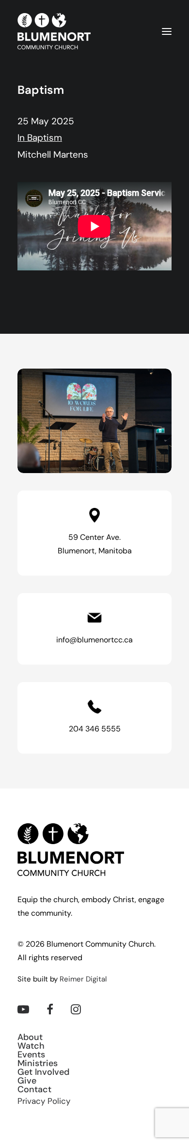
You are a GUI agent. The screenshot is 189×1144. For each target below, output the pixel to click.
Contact (34, 1090)
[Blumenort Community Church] (54, 31)
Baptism (44, 138)
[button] (166, 31)
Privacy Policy (43, 1102)
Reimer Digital (83, 979)
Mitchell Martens (52, 155)
